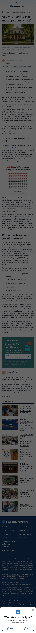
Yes (11, 628)
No (28, 628)
